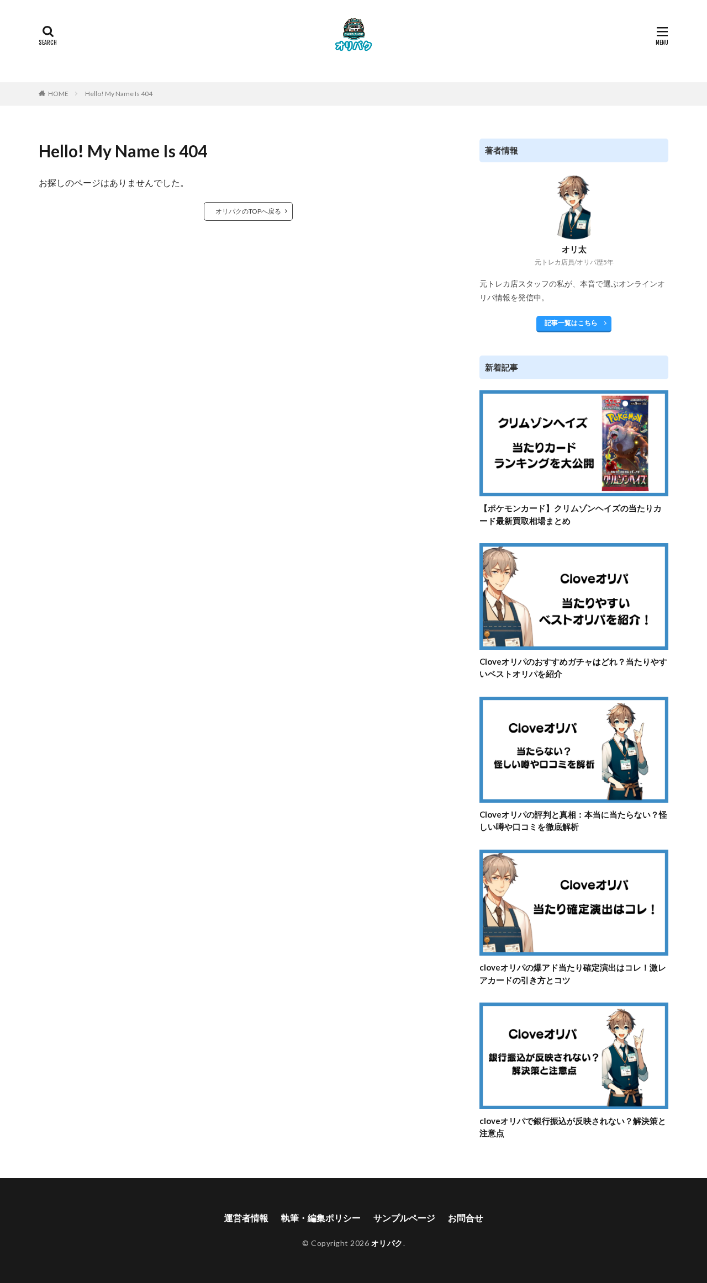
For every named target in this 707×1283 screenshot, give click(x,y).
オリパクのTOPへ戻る (248, 211)
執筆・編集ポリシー (321, 1217)
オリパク (387, 1243)
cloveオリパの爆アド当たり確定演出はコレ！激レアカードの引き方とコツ (572, 973)
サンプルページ (404, 1217)
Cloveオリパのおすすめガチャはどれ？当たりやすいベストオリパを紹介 (573, 667)
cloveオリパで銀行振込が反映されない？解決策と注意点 (572, 1127)
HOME (58, 93)
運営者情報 (246, 1217)
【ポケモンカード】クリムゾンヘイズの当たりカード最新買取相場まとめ (570, 514)
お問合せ (465, 1217)
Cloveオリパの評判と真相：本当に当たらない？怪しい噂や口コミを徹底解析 (573, 820)
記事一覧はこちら (571, 323)
